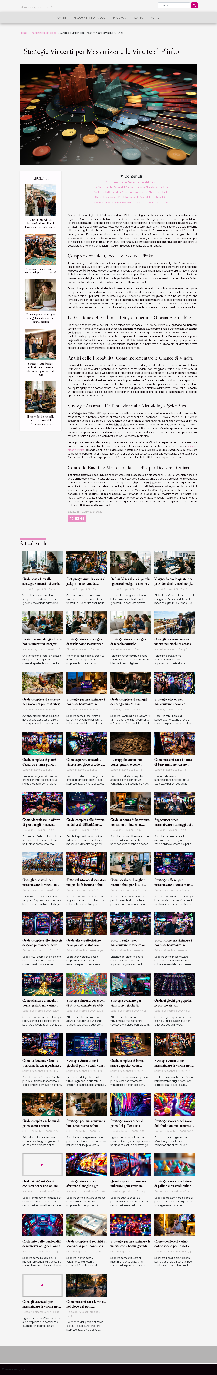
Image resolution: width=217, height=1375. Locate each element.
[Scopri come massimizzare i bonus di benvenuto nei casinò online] (174, 923)
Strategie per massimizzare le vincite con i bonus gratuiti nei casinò (130, 1246)
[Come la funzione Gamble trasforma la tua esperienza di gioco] (42, 1044)
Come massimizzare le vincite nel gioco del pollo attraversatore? (86, 1306)
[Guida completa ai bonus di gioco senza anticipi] (42, 1104)
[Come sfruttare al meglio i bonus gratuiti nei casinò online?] (42, 983)
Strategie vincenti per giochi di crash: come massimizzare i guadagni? (86, 644)
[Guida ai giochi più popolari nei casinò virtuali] (174, 983)
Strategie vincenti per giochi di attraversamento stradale (85, 1002)
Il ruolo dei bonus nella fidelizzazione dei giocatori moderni (40, 420)
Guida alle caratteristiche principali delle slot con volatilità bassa (83, 945)
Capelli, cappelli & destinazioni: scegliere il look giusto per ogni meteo (40, 223)
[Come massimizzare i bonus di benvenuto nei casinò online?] (174, 743)
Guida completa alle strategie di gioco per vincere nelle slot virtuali (42, 945)
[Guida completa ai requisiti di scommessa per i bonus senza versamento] (86, 1224)
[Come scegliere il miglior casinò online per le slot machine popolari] (130, 863)
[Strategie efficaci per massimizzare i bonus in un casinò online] (174, 863)
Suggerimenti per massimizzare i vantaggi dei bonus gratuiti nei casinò (172, 824)
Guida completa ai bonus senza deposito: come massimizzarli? (127, 1065)
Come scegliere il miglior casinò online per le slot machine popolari (127, 885)
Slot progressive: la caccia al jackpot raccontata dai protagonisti (85, 584)
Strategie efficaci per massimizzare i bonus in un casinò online (172, 885)
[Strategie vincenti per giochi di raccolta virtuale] (130, 622)
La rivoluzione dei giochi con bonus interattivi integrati (42, 641)
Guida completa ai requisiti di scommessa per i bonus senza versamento (86, 1246)
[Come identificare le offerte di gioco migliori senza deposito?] (42, 803)
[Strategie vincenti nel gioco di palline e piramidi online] (174, 1164)
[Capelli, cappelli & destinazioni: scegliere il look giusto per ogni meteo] (40, 200)
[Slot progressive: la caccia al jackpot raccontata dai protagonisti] (86, 562)
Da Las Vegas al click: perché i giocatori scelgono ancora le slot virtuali (130, 584)
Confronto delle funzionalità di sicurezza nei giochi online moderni (42, 1246)
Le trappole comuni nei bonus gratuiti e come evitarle (126, 764)
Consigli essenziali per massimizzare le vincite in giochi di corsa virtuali (39, 885)
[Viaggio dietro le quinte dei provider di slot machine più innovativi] (174, 562)
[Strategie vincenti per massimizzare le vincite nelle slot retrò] (174, 1044)
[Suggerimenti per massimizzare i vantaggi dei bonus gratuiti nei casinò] (174, 803)
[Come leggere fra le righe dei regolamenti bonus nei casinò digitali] (40, 294)
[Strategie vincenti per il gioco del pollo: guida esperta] (130, 1104)
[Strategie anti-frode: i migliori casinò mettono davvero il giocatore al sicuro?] (40, 344)
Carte (61, 17)
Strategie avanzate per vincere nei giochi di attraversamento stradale (127, 1005)
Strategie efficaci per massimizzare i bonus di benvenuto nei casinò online (173, 704)
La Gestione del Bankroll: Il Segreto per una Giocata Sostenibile (131, 187)
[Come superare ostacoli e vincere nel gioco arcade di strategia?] (86, 743)
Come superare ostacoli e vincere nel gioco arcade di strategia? (84, 764)
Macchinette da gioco (89, 17)
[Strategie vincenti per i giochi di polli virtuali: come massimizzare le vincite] (86, 1044)
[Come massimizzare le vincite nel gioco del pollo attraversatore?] (86, 1285)
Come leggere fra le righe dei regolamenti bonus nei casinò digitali (41, 317)
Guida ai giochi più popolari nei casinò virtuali (173, 1002)
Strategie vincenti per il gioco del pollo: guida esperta (126, 1126)
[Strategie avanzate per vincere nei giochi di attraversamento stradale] (130, 983)
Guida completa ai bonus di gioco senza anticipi (41, 1123)
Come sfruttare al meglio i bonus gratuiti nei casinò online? (40, 1005)
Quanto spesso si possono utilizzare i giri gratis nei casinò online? (128, 1186)
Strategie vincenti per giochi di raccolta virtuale (129, 641)
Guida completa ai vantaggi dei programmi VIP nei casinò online (128, 704)
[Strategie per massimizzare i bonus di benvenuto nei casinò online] (86, 682)
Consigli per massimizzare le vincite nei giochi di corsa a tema (173, 644)
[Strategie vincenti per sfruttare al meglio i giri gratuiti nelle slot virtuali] (86, 1164)
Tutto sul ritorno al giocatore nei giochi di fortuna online (86, 882)
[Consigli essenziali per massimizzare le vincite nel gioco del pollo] (42, 1285)
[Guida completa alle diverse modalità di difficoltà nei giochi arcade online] (86, 803)
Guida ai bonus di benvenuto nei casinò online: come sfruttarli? (130, 824)
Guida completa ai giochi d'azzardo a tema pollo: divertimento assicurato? (39, 764)
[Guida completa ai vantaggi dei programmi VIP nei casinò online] (130, 682)
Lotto (138, 17)
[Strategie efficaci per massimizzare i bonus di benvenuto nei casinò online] (174, 682)
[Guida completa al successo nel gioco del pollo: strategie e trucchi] (42, 682)
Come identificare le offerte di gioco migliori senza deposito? (41, 824)
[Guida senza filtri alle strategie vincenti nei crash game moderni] (42, 562)
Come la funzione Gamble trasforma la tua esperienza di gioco (42, 1065)
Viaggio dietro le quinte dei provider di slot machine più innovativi (173, 584)
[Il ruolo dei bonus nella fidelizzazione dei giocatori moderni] (40, 397)
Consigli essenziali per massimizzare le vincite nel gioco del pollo (40, 1306)
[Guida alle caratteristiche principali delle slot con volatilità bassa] (86, 923)
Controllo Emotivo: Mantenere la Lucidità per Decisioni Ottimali (131, 202)
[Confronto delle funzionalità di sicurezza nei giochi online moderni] (42, 1224)
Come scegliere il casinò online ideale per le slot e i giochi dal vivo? (172, 1246)
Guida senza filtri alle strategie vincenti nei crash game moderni (40, 584)
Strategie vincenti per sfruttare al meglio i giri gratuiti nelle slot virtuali (83, 1186)
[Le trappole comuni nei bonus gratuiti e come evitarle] (130, 743)
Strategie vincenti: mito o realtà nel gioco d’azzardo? (40, 270)
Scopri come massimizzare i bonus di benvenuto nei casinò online (173, 945)
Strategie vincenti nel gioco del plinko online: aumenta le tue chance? (174, 1126)
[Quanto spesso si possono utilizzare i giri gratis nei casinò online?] (130, 1164)
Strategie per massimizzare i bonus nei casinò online (85, 1123)
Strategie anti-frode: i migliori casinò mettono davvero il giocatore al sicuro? (40, 369)
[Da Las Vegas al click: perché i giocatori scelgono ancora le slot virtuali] (130, 562)
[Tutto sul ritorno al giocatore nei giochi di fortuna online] (86, 863)
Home (23, 32)
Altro (155, 17)
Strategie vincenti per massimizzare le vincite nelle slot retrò (173, 1065)
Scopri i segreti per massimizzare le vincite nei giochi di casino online (128, 945)
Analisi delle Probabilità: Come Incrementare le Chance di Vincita (131, 192)
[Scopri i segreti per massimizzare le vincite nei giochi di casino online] (130, 923)
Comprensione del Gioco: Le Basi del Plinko (131, 182)
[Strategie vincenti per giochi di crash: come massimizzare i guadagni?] (86, 622)
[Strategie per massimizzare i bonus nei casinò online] (86, 1104)
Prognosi (120, 17)
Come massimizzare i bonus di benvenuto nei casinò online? (173, 764)
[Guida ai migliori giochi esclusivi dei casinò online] (42, 1164)
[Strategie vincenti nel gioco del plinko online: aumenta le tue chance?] (174, 1104)
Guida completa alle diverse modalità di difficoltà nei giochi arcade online (85, 824)
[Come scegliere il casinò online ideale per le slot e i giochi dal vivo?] (174, 1224)
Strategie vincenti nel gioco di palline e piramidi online (173, 1183)
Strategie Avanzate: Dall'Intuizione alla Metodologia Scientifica (131, 197)
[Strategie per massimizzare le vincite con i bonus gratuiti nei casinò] (130, 1224)
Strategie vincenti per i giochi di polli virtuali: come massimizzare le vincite (85, 1065)
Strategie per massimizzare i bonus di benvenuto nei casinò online (85, 704)
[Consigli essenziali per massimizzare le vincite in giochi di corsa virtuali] (42, 863)
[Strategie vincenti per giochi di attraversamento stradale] (86, 983)
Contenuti (133, 176)
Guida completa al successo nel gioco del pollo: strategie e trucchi (42, 704)
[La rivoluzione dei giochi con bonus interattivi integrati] (42, 622)
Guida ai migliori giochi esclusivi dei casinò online (40, 1183)
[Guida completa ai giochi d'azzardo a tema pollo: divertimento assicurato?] (42, 743)
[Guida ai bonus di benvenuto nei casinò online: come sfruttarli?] (130, 803)
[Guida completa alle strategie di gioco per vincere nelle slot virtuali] (42, 923)
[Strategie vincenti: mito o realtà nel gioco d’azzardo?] (40, 249)
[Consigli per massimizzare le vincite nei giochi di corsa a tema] (174, 622)
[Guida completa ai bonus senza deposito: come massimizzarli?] (130, 1044)
